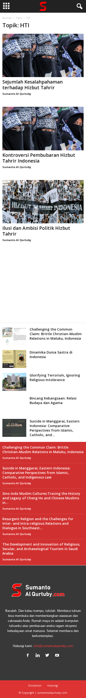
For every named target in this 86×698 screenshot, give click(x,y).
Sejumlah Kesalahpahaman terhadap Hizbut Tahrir (32, 85)
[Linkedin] (38, 656)
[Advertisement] (43, 288)
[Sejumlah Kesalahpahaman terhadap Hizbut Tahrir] (43, 55)
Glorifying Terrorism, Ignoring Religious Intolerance (55, 377)
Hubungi (52, 685)
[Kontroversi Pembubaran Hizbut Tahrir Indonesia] (43, 128)
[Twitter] (48, 656)
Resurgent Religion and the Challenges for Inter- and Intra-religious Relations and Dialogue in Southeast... (37, 523)
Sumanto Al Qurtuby (16, 94)
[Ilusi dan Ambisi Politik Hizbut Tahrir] (43, 201)
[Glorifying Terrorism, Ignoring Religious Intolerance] (14, 382)
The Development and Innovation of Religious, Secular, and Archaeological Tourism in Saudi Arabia (41, 549)
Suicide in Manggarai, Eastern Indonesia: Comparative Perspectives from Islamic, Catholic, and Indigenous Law (36, 472)
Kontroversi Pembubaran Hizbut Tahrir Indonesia (38, 158)
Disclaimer (35, 685)
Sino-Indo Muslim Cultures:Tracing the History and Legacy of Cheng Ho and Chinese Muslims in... (41, 498)
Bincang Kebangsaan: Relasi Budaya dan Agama (53, 400)
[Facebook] (29, 656)
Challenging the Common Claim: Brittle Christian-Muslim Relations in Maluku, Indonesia (56, 334)
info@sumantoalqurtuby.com (53, 646)
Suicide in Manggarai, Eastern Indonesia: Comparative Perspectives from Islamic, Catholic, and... (55, 428)
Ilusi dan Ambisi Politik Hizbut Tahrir (36, 231)
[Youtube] (57, 656)
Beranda (6, 18)
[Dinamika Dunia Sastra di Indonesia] (14, 359)
